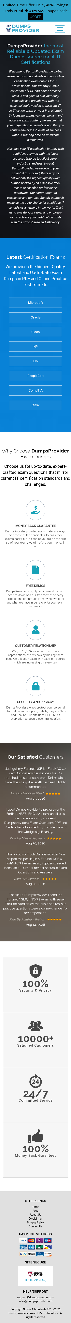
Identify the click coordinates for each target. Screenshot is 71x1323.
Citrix (35, 405)
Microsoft (35, 303)
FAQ (35, 1210)
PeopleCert (35, 376)
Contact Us (35, 1226)
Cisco (35, 332)
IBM (35, 361)
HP (36, 346)
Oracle (35, 317)
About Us (35, 1214)
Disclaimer (35, 1218)
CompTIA (36, 390)
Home (35, 1206)
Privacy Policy (35, 1222)
